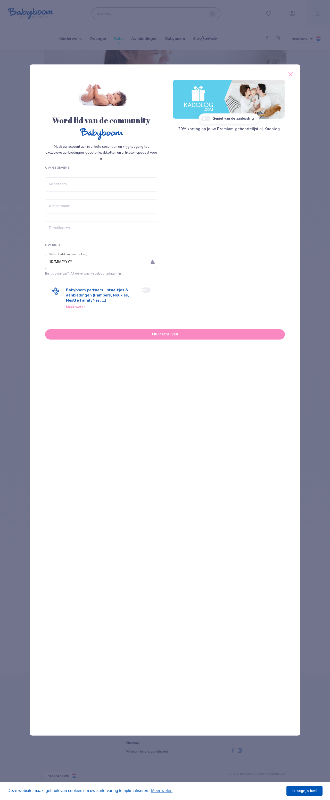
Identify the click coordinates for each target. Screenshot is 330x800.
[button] (101, 298)
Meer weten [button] (161, 790)
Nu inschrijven (165, 334)
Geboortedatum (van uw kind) (68, 254)
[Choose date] (152, 262)
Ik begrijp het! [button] (304, 791)
